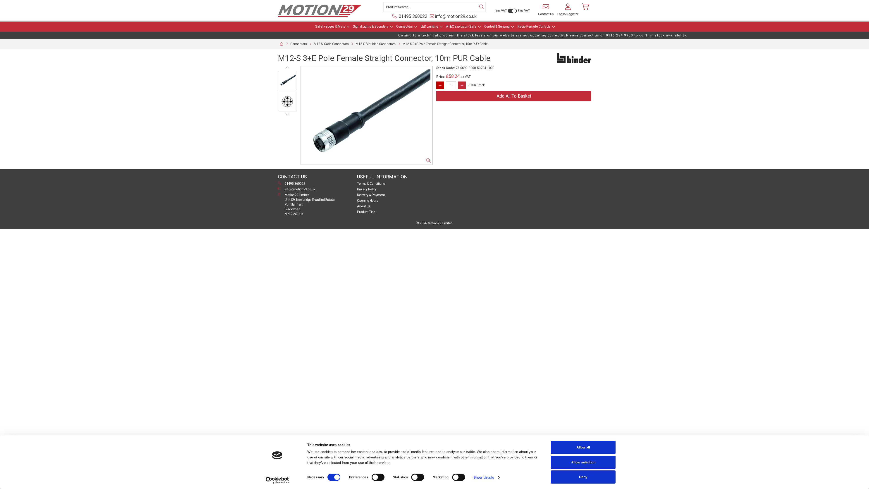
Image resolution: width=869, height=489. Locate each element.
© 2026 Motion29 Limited (434, 223)
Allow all (583, 447)
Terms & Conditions (371, 183)
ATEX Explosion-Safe (461, 26)
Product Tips (366, 212)
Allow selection (583, 462)
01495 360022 (412, 16)
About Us (363, 206)
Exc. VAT (524, 10)
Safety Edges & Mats (330, 26)
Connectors (404, 26)
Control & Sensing (497, 26)
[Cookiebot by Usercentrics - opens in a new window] (277, 480)
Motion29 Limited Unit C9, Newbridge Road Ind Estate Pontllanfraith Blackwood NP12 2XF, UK (310, 204)
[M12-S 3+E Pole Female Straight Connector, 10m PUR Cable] (367, 115)
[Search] (481, 7)
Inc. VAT (501, 10)
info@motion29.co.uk (456, 16)
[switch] (378, 477)
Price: (440, 77)
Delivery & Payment (371, 195)
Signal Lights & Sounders (370, 26)
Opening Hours (367, 200)
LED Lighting (429, 26)
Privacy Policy (367, 189)
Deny (583, 477)
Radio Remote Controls (534, 26)
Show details (483, 477)
